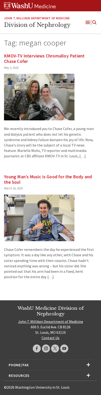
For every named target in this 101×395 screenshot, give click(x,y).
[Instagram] (46, 348)
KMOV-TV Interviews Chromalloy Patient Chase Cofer (44, 58)
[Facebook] (37, 348)
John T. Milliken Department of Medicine (37, 18)
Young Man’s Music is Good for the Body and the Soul (48, 179)
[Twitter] (55, 348)
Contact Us (50, 337)
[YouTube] (64, 348)
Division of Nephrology (37, 25)
